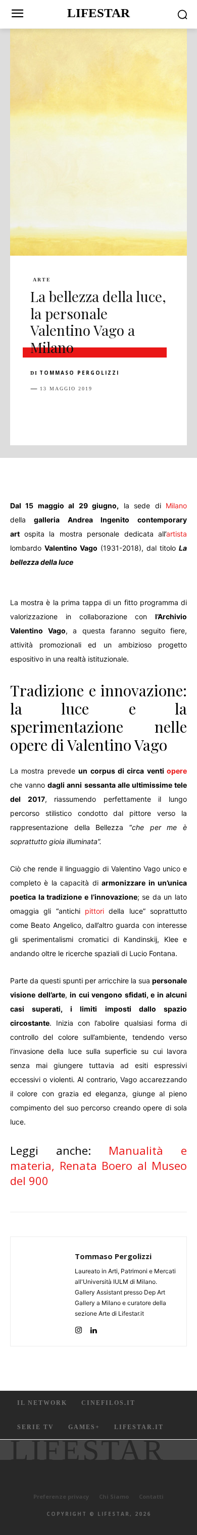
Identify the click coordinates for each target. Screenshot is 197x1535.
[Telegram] (180, 414)
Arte (42, 279)
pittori (94, 911)
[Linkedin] (133, 414)
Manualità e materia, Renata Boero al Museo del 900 (98, 1165)
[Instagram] (78, 1328)
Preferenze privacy (61, 1496)
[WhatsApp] (110, 414)
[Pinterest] (87, 414)
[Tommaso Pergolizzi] (45, 1291)
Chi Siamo (114, 1496)
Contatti (151, 1496)
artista (176, 533)
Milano (176, 505)
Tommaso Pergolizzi (79, 372)
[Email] (156, 414)
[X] (64, 414)
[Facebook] (40, 414)
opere (177, 770)
